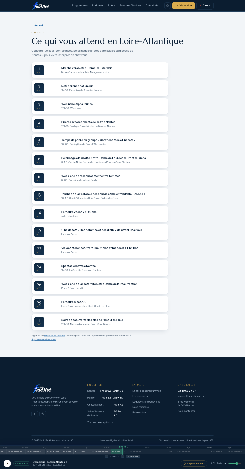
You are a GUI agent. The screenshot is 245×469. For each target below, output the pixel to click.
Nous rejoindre (140, 407)
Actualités (152, 5)
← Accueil (38, 25)
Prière (111, 5)
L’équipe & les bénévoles (146, 401)
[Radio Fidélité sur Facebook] (35, 414)
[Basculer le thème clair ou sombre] (167, 5)
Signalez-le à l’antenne (44, 339)
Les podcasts (140, 396)
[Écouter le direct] (7, 463)
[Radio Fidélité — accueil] (41, 5)
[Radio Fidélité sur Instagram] (43, 414)
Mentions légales (108, 440)
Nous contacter (186, 411)
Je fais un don (183, 5)
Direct (206, 5)
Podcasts (98, 5)
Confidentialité (125, 440)
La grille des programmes (146, 390)
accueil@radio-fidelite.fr (191, 396)
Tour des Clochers (130, 5)
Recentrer (133, 456)
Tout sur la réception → (100, 422)
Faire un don (139, 412)
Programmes (80, 5)
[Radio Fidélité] (55, 389)
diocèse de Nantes (54, 335)
